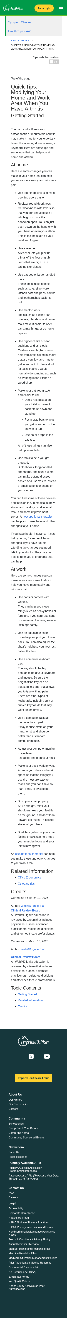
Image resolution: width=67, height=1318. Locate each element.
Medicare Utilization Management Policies (33, 1257)
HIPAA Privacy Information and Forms (31, 1227)
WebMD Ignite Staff (33, 949)
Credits (22, 1006)
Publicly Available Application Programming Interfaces (25, 1169)
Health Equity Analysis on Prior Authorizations (26, 1287)
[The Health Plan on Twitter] (31, 1056)
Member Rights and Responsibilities (30, 1248)
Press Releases (18, 1156)
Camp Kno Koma (19, 1132)
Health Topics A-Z (19, 31)
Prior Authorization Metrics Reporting (30, 1262)
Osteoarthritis (26, 883)
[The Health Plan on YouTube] (47, 1056)
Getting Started (27, 994)
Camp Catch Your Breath (23, 1128)
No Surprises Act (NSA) (22, 1271)
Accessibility (16, 1208)
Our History (15, 1099)
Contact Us (16, 1187)
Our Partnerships (19, 1104)
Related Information (30, 1000)
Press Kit (14, 1152)
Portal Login (44, 8)
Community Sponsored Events (26, 1137)
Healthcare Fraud (19, 1217)
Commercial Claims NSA (23, 1267)
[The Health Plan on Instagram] (38, 1056)
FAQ (11, 1192)
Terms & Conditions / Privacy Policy (29, 1239)
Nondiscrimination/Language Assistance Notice (32, 1233)
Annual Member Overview (24, 1244)
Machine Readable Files (23, 1253)
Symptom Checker (20, 22)
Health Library (20, 40)
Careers (13, 1108)
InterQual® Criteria (19, 1281)
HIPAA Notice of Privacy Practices (29, 1222)
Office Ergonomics (29, 877)
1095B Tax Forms (19, 1276)
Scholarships (16, 1123)
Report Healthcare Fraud (33, 1078)
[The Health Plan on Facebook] (21, 1056)
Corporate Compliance (22, 1213)
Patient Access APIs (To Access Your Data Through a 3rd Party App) (33, 1177)
